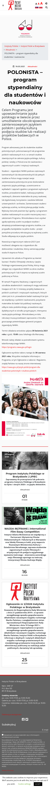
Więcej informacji (8, 770)
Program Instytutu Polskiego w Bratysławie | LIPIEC (25, 475)
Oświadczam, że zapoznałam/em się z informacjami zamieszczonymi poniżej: (20, 736)
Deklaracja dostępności (12, 714)
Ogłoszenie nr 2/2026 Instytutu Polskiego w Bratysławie (25, 606)
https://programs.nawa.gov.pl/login (17, 347)
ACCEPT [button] (38, 784)
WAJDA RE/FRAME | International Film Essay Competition (25, 530)
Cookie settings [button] (24, 784)
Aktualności (32, 66)
